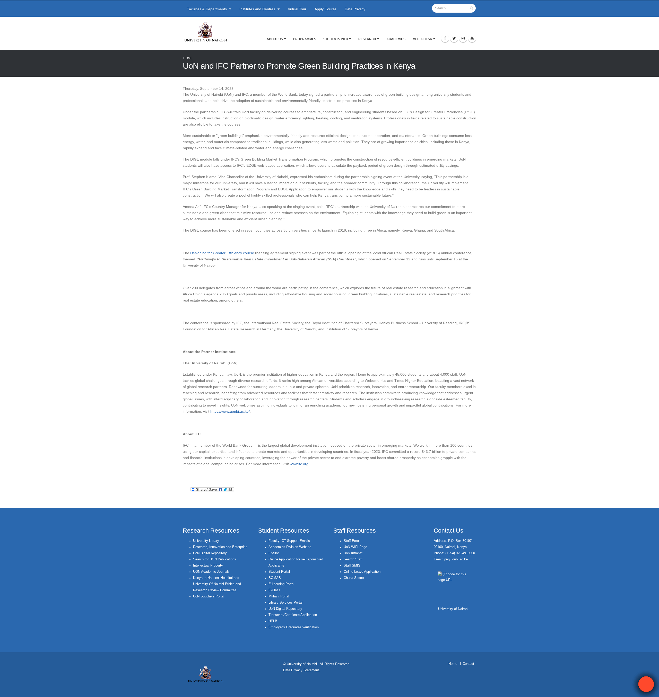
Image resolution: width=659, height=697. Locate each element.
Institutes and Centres (257, 9)
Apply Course (325, 9)
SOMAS (274, 578)
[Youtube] (472, 38)
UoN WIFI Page (355, 547)
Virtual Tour (297, 9)
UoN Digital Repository (210, 553)
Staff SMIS (352, 565)
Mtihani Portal (278, 596)
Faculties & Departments (207, 9)
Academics (395, 39)
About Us (275, 39)
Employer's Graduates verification (293, 627)
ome (454, 664)
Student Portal (279, 572)
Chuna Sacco (354, 578)
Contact (468, 664)
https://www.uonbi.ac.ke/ (230, 411)
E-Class (274, 590)
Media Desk (422, 39)
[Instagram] (463, 38)
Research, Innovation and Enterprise (220, 547)
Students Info (335, 39)
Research (367, 39)
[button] (646, 684)
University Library (206, 541)
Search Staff (353, 559)
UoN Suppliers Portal (208, 596)
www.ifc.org (299, 464)
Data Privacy (355, 9)
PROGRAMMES (304, 39)
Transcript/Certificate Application (292, 615)
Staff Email (352, 541)
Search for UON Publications (214, 559)
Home (188, 58)
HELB (272, 621)
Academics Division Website (289, 547)
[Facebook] (445, 38)
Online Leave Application (362, 572)
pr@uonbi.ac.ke (456, 559)
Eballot (273, 553)
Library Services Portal (285, 602)
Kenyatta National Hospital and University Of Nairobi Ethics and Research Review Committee (217, 584)
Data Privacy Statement (301, 670)
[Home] (208, 32)
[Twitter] (454, 38)
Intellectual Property (208, 565)
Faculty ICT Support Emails (289, 541)
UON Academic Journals (211, 572)
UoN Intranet (353, 553)
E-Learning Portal (281, 584)
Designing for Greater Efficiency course (222, 253)
